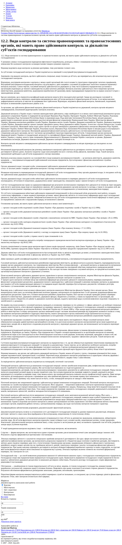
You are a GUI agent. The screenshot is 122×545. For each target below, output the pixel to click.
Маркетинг (10, 7)
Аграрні (9, 3)
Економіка (10, 5)
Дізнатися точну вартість (11, 521)
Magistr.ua (46, 31)
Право (8, 14)
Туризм (9, 16)
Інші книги (10, 20)
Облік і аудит (11, 11)
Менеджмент (11, 9)
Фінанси (9, 18)
